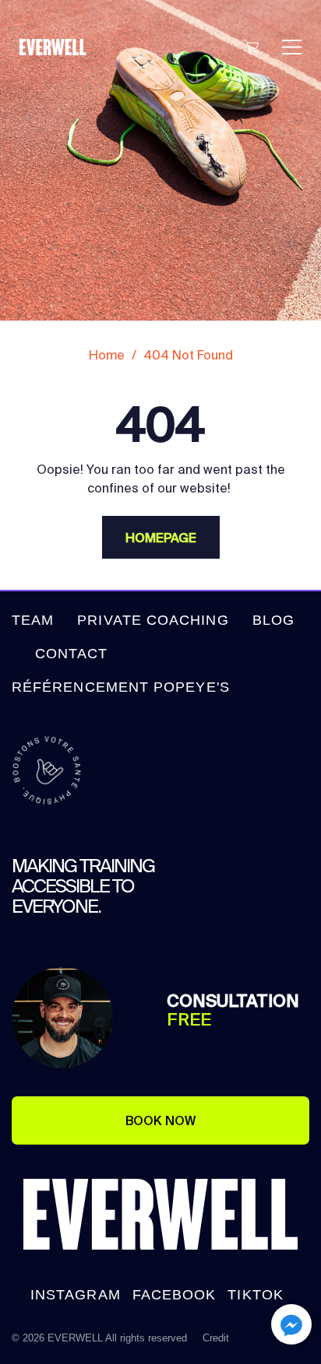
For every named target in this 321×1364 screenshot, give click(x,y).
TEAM (33, 620)
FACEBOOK (174, 1295)
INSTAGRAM (75, 1295)
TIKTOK (255, 1295)
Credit (216, 1338)
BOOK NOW (160, 1120)
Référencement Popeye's (121, 687)
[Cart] (251, 50)
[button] (291, 1327)
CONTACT (71, 653)
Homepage (160, 538)
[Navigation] (292, 47)
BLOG (273, 620)
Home (107, 355)
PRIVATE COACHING (152, 620)
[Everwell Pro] (66, 47)
